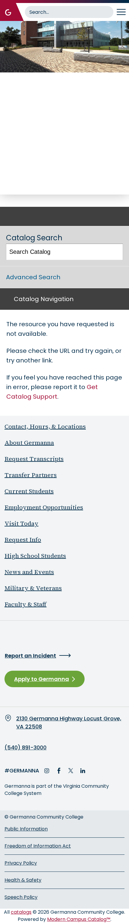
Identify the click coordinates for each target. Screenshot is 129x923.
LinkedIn (82, 770)
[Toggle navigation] (121, 12)
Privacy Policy (20, 863)
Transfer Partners (30, 475)
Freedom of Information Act (37, 845)
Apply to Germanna (41, 679)
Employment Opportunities (43, 507)
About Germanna (29, 442)
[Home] (8, 12)
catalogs (21, 912)
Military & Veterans (33, 588)
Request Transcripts (34, 459)
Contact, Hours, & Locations (45, 426)
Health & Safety (22, 880)
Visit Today (21, 523)
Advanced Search (33, 277)
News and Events (29, 572)
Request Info (22, 539)
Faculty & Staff (25, 604)
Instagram (46, 770)
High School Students (35, 556)
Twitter (70, 770)
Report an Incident (30, 655)
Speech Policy (21, 897)
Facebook (58, 770)
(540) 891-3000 (25, 747)
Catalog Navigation (44, 299)
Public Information (26, 828)
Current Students (29, 491)
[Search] (115, 252)
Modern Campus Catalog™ (78, 919)
